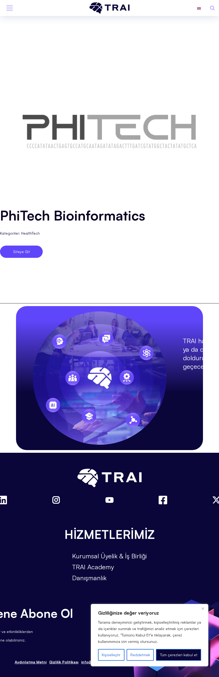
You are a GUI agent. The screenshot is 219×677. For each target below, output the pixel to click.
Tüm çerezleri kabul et (178, 654)
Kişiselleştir (111, 654)
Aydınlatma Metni (30, 662)
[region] (149, 635)
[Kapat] (203, 608)
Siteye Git (21, 251)
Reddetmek (140, 654)
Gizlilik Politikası (64, 662)
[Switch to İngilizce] (199, 8)
